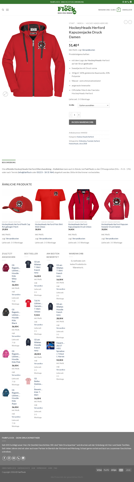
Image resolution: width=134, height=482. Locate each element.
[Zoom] (5, 94)
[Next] (132, 218)
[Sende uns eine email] (126, 2)
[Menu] (7, 10)
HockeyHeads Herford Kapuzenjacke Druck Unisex (79, 225)
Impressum (41, 468)
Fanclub (90, 141)
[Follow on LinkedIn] (131, 2)
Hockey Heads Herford (97, 23)
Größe (71, 105)
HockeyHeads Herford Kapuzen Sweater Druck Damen (114, 225)
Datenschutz (24, 468)
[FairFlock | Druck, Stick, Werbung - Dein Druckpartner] (67, 10)
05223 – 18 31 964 (45, 172)
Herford (97, 141)
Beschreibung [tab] (9, 162)
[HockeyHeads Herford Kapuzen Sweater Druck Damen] (116, 204)
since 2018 (83, 144)
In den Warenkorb (82, 122)
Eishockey (83, 141)
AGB (33, 468)
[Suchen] (3, 9)
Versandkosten (88, 50)
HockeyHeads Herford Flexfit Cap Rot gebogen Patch (16, 225)
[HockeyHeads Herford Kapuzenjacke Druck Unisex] (83, 204)
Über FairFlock (9, 468)
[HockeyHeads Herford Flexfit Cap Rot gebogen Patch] (17, 204)
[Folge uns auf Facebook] (4, 458)
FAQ (55, 468)
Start (72, 23)
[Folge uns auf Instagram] (123, 2)
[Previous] (2, 218)
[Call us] (128, 2)
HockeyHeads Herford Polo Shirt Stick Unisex (49, 225)
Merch (80, 23)
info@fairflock (25, 172)
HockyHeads (74, 144)
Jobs (50, 468)
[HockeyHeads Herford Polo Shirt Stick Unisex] (50, 204)
